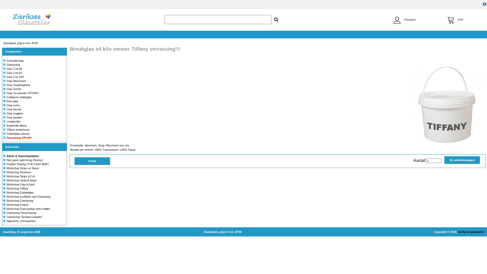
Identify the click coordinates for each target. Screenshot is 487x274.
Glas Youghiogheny (18, 85)
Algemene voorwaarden (21, 220)
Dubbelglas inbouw (18, 133)
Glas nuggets (15, 113)
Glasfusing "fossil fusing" (22, 212)
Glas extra (13, 105)
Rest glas (12, 101)
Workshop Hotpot (17, 204)
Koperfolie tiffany (17, 125)
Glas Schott (14, 89)
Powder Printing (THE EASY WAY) (28, 164)
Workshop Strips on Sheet (23, 168)
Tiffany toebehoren (18, 129)
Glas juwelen (14, 117)
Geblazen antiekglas (19, 97)
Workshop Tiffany (17, 188)
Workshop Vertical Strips (22, 180)
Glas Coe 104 (15, 76)
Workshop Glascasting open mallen (28, 208)
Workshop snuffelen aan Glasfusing (28, 196)
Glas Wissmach (16, 80)
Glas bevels (14, 109)
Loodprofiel (13, 121)
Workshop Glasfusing (20, 200)
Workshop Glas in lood (20, 184)
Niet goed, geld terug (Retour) (25, 160)
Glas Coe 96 (14, 68)
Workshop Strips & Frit (20, 176)
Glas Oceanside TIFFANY (23, 93)
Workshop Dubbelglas (20, 192)
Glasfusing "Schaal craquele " (25, 216)
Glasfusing (13, 64)
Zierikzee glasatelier (471, 231)
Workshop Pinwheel (19, 172)
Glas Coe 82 (14, 72)
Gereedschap (15, 60)
